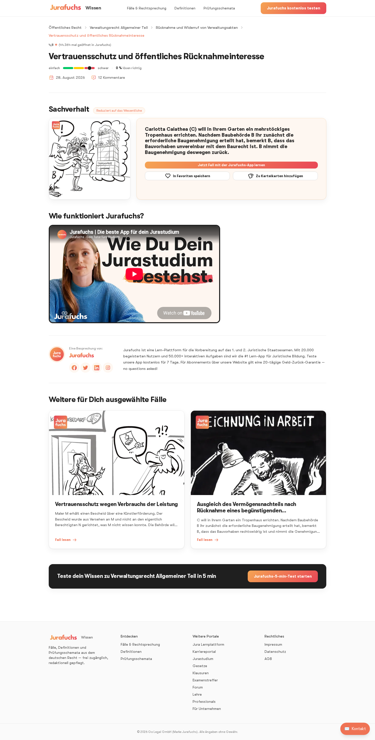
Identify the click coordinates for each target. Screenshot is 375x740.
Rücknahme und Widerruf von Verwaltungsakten (197, 27)
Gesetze (200, 666)
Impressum (273, 644)
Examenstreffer (205, 680)
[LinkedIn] (97, 367)
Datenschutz (275, 652)
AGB (268, 659)
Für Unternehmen (207, 709)
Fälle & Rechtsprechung (146, 8)
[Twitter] (85, 367)
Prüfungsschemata (219, 8)
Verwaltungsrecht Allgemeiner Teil (119, 27)
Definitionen (184, 8)
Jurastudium (203, 659)
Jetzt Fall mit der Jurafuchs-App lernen (231, 165)
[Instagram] (108, 367)
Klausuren (201, 673)
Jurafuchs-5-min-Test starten (283, 576)
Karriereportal (204, 652)
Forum (198, 687)
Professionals (204, 701)
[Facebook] (74, 367)
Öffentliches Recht (65, 27)
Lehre (197, 694)
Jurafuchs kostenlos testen (293, 8)
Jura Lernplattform (208, 644)
